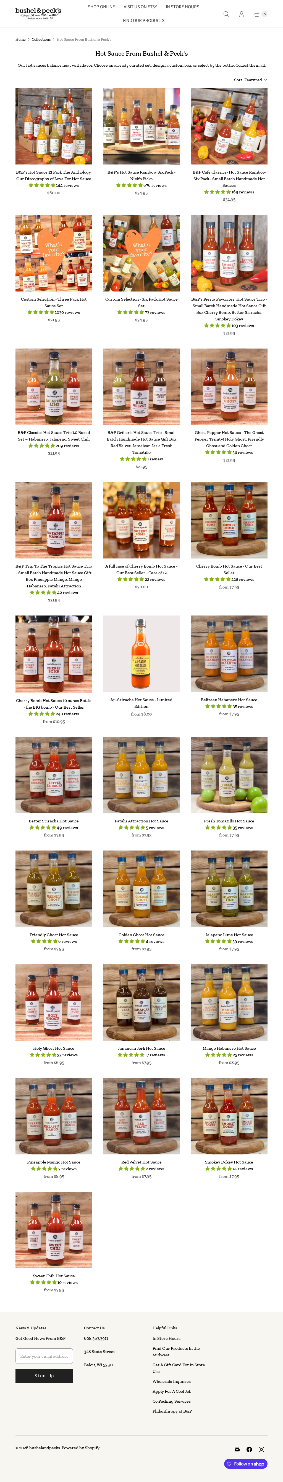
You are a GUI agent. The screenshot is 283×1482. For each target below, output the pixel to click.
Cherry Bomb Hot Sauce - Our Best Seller (229, 569)
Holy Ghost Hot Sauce (53, 1048)
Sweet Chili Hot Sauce (54, 1275)
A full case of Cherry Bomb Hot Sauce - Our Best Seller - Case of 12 (141, 569)
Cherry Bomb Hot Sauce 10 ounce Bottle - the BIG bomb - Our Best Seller (53, 704)
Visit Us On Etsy (140, 7)
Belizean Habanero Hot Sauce (229, 699)
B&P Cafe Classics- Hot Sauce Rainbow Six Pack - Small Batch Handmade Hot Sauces (229, 178)
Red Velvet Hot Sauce (141, 1162)
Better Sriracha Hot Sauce (54, 821)
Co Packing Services (172, 1401)
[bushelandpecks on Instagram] (261, 1449)
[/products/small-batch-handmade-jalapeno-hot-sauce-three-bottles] (229, 889)
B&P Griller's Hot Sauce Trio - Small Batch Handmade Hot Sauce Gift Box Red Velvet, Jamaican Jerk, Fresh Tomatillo (141, 442)
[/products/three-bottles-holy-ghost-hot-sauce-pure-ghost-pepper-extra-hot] (53, 1002)
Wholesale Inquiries (172, 1381)
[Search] (226, 14)
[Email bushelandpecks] (237, 1449)
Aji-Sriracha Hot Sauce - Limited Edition (141, 703)
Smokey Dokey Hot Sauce (229, 1162)
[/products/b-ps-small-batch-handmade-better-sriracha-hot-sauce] (53, 775)
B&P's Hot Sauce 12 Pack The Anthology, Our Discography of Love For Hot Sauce (53, 175)
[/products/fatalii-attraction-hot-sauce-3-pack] (141, 775)
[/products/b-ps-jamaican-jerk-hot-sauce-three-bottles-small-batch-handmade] (141, 1002)
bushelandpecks (44, 1447)
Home (20, 39)
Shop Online (101, 7)
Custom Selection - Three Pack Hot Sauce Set (54, 302)
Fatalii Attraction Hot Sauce (141, 821)
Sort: (248, 79)
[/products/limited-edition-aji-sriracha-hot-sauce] (141, 654)
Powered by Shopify (80, 1447)
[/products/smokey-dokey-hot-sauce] (229, 1116)
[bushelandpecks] (38, 14)
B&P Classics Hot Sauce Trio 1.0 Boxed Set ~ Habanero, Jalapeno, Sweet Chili (54, 436)
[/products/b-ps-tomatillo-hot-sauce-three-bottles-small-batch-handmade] (229, 775)
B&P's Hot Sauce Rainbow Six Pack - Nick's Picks (141, 175)
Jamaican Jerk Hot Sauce (141, 1048)
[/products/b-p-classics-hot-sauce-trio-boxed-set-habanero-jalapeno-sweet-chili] (53, 387)
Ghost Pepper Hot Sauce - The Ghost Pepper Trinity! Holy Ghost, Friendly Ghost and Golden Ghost (229, 439)
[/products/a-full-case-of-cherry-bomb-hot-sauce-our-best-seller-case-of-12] (141, 520)
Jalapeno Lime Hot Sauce (229, 934)
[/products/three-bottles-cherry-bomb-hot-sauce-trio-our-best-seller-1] (229, 520)
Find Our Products (143, 20)
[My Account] (241, 14)
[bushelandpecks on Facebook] (249, 1449)
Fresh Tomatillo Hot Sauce (229, 821)
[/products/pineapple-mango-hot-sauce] (53, 1116)
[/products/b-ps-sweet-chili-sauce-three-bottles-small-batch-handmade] (53, 1230)
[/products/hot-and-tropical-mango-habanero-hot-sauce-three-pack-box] (229, 1002)
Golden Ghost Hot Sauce (141, 934)
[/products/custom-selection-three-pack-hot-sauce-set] (53, 253)
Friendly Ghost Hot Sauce (54, 934)
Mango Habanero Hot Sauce (229, 1048)
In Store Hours (182, 7)
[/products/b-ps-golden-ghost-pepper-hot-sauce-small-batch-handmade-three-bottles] (141, 889)
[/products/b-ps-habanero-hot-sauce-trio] (229, 654)
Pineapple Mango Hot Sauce (53, 1162)
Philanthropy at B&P (172, 1411)
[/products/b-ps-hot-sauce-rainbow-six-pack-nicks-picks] (141, 126)
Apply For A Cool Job (172, 1391)
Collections (41, 39)
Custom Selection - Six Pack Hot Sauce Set (141, 302)
